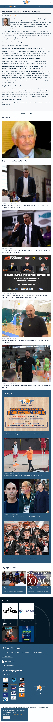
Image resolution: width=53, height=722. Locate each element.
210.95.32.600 (6, 6)
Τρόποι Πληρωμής (33, 707)
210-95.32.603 (8, 656)
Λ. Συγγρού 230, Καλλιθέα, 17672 (12, 652)
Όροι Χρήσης (5, 707)
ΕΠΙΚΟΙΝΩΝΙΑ (42, 6)
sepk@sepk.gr (15, 6)
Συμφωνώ (6, 717)
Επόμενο (30, 113)
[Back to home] (26, 2)
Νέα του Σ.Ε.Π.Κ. (14, 15)
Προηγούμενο (24, 113)
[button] (50, 2)
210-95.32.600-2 (39, 652)
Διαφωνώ (14, 717)
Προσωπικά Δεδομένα (14, 707)
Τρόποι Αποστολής (43, 707)
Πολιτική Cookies (24, 707)
